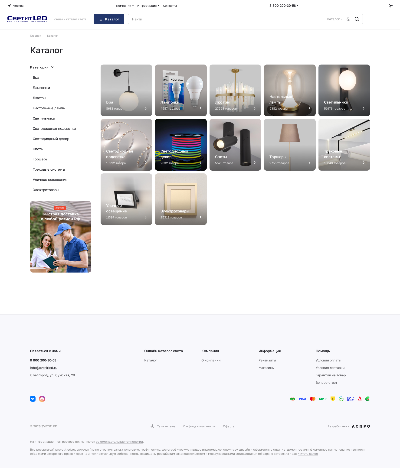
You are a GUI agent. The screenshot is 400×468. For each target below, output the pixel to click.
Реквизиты (267, 360)
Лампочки (41, 87)
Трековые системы (49, 169)
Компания (210, 351)
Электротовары (46, 190)
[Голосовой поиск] (348, 19)
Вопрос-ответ (326, 382)
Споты (38, 149)
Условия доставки (330, 368)
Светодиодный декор (51, 138)
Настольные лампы (49, 108)
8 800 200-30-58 (282, 5)
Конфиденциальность (199, 426)
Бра (36, 77)
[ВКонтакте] (33, 399)
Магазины (267, 368)
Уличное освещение (50, 179)
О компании (211, 360)
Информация (270, 351)
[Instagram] (42, 399)
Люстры (39, 98)
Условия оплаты (328, 360)
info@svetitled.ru (43, 368)
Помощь (323, 351)
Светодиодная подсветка (54, 128)
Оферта (228, 426)
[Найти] (357, 19)
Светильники (44, 118)
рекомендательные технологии (119, 441)
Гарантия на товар (331, 375)
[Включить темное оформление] (391, 5)
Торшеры (40, 159)
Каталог (150, 360)
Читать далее (308, 453)
